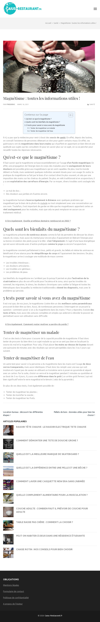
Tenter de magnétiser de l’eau (41, 131)
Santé (92, 104)
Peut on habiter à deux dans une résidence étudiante (50, 535)
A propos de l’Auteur (13, 604)
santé (62, 137)
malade (43, 203)
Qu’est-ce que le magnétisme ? (39, 119)
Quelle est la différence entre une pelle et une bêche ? (51, 467)
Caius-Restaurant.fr (53, 615)
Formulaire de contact (13, 591)
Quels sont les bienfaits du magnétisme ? (43, 122)
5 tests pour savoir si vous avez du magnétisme (45, 125)
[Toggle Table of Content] (69, 115)
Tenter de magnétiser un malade (42, 128)
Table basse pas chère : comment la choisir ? (44, 522)
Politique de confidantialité (16, 597)
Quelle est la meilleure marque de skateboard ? (47, 454)
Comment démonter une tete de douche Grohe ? (47, 440)
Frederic (11, 104)
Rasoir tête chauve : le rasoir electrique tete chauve (51, 427)
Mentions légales (11, 585)
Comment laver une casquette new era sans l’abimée (50, 481)
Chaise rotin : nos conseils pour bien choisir (44, 549)
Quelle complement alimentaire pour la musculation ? (52, 495)
